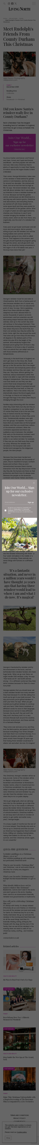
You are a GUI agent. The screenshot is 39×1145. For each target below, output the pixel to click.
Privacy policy (17, 509)
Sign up (31, 502)
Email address (10, 503)
